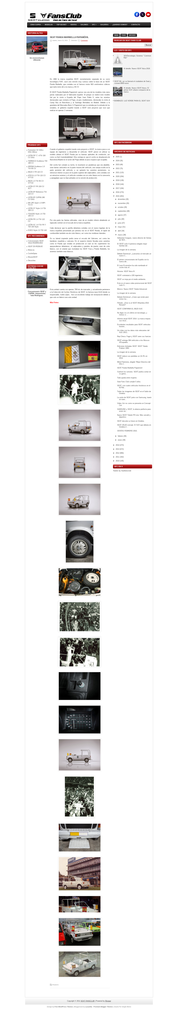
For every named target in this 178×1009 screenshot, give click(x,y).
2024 (118, 161)
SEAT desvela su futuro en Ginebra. (130, 421)
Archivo (132, 35)
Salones (84, 25)
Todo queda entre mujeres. (127, 378)
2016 (118, 192)
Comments (84, 40)
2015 (118, 196)
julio (119, 219)
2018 (118, 184)
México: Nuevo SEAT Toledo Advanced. (132, 289)
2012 (118, 453)
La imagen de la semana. (126, 250)
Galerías (104, 25)
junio (120, 223)
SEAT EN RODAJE (35, 246)
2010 (118, 461)
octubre (121, 207)
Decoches (32, 260)
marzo (120, 235)
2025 (118, 157)
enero (120, 440)
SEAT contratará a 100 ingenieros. (130, 275)
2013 (118, 449)
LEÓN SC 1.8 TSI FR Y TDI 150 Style (37, 226)
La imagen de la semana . (127, 293)
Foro (124, 35)
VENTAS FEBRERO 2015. (127, 431)
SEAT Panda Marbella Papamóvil (69, 37)
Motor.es (31, 250)
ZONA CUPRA (35, 25)
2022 (118, 168)
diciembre (122, 199)
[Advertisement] (36, 102)
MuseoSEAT (33, 257)
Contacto (135, 25)
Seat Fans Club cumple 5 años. (129, 382)
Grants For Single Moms (122, 1007)
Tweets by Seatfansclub (122, 471)
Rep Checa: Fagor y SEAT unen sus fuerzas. (134, 336)
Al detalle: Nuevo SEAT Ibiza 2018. (137, 69)
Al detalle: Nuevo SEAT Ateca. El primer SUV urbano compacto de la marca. (137, 90)
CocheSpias (32, 253)
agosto (120, 215)
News (116, 35)
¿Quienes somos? (119, 25)
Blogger (108, 1001)
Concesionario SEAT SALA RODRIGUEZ (36, 242)
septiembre (122, 211)
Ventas (73, 25)
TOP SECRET (61, 25)
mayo (120, 227)
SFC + (94, 25)
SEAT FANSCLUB (87, 1001)
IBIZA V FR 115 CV (35, 172)
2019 (118, 180)
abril (119, 231)
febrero (121, 436)
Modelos (49, 25)
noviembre (122, 203)
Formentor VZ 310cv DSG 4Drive (36, 151)
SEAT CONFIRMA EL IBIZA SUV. (130, 309)
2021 (118, 172)
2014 (118, 445)
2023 (118, 164)
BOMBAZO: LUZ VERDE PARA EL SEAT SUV (132, 101)
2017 (118, 188)
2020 (118, 176)
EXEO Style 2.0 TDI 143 (37, 230)
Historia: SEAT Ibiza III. (126, 271)
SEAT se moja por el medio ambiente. (131, 279)
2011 (118, 457)
